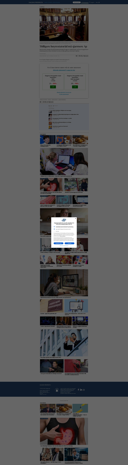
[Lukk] (76, 219)
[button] (64, 231)
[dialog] (64, 232)
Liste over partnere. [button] (62, 236)
